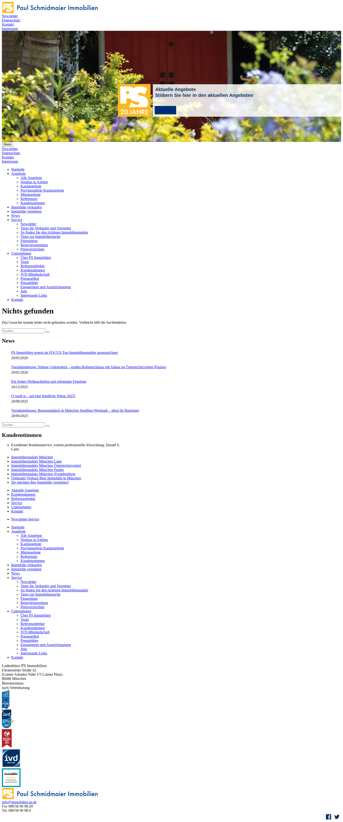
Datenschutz (11, 20)
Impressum (10, 29)
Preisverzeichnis (32, 249)
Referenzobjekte (33, 266)
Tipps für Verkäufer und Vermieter (46, 228)
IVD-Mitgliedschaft (35, 274)
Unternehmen (21, 253)
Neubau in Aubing (34, 182)
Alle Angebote (31, 178)
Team (25, 262)
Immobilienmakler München (32, 457)
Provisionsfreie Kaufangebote (42, 190)
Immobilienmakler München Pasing (37, 470)
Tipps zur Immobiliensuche (40, 237)
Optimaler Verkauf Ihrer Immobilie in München (46, 478)
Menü (7, 144)
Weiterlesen (165, 110)
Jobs (24, 291)
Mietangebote (31, 195)
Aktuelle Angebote (25, 490)
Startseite (17, 169)
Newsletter (10, 16)
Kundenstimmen (33, 203)
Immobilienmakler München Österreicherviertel (46, 465)
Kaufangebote (31, 186)
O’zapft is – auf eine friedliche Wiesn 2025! (43, 396)
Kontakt (8, 24)
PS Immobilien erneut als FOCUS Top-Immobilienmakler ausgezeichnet (64, 353)
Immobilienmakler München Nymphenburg (43, 474)
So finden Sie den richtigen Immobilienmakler (54, 232)
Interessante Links (34, 295)
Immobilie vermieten (26, 211)
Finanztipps (29, 241)
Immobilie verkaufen (26, 207)
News (15, 216)
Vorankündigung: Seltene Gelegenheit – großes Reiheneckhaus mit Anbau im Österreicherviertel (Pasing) (88, 367)
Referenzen (29, 199)
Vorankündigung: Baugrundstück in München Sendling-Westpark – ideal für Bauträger (75, 410)
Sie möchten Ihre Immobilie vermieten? (40, 482)
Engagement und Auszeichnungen (46, 287)
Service (16, 220)
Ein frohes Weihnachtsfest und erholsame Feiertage (48, 381)
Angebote (18, 174)
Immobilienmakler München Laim (36, 461)
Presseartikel (30, 279)
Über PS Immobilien (36, 258)
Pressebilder (29, 283)
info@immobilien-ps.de (19, 802)
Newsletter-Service (25, 519)
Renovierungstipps (34, 245)
